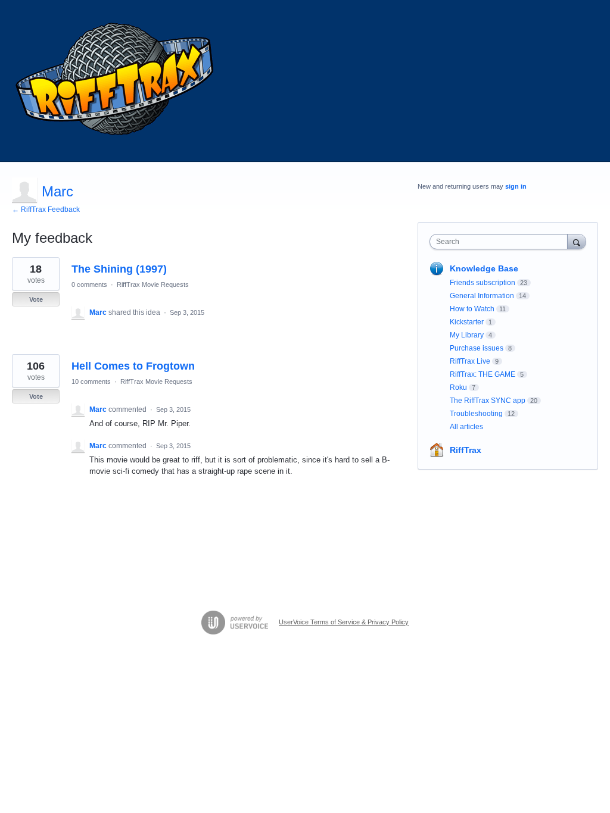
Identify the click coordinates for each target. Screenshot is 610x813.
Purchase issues (476, 348)
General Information (482, 296)
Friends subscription (482, 283)
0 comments (89, 284)
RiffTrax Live (470, 361)
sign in (516, 186)
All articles (466, 427)
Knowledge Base (484, 268)
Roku (458, 387)
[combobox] (501, 241)
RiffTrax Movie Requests (153, 284)
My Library (467, 335)
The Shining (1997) (119, 269)
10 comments (91, 381)
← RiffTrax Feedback (46, 209)
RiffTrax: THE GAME (482, 374)
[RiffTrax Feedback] (116, 81)
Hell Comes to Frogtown (133, 366)
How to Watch (472, 309)
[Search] (576, 241)
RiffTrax (465, 450)
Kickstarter (467, 322)
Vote (36, 299)
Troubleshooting (476, 413)
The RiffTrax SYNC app (487, 400)
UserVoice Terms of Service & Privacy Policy (344, 622)
